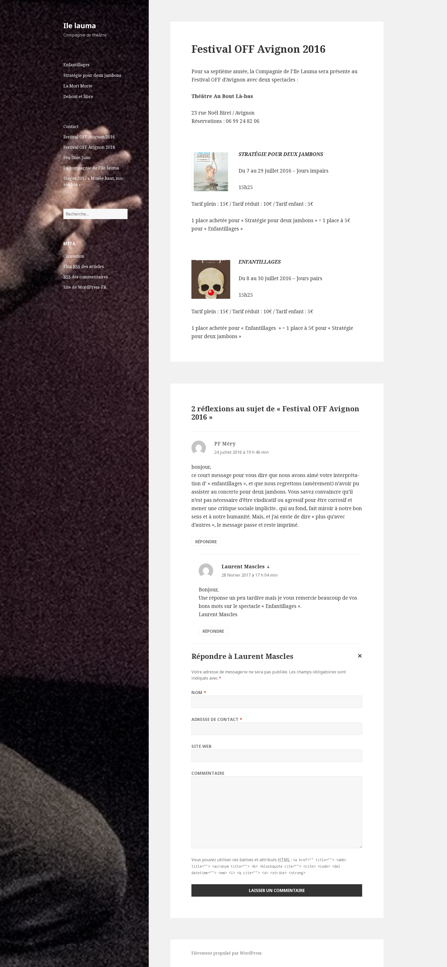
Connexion (73, 256)
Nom (198, 692)
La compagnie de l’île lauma (91, 168)
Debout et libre (78, 96)
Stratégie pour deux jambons (92, 75)
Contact (70, 126)
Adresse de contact (216, 719)
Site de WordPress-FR (84, 287)
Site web (201, 746)
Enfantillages (76, 65)
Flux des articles (83, 266)
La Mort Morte (77, 86)
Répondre (206, 542)
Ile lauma (79, 25)
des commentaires (85, 277)
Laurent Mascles (243, 566)
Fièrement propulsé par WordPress (226, 953)
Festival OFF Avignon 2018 (89, 147)
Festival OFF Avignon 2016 (89, 137)
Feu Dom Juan (77, 157)
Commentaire (207, 773)
